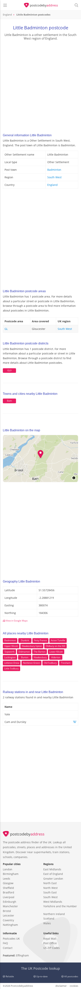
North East (50, 883)
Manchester (10, 906)
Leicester (8, 915)
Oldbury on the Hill (55, 646)
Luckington (10, 657)
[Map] (40, 458)
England (52, 185)
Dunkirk (25, 640)
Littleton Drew (11, 662)
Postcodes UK (11, 938)
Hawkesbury (40, 657)
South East (50, 892)
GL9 (9, 370)
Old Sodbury (50, 662)
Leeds (6, 878)
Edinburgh (9, 901)
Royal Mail (49, 938)
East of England (53, 874)
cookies (74, 985)
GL (6, 329)
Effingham (22, 955)
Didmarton (24, 651)
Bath (9, 400)
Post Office (50, 943)
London (7, 869)
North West (50, 888)
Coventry (8, 920)
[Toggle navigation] (5, 5)
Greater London (53, 878)
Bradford (8, 892)
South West (54, 177)
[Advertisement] (40, 85)
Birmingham (10, 874)
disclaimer (61, 985)
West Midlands (52, 901)
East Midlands (52, 869)
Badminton (54, 169)
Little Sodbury (11, 668)
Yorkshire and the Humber (60, 906)
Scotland (48, 918)
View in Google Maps (16, 620)
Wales (47, 923)
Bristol (7, 911)
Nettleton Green (31, 662)
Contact (7, 948)
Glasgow (8, 883)
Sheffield (8, 888)
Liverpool (8, 897)
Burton (24, 657)
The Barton (39, 651)
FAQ (5, 943)
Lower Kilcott (56, 651)
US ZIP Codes (51, 948)
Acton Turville (58, 640)
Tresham (65, 662)
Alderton (55, 657)
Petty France (40, 640)
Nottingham (10, 925)
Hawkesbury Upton (32, 646)
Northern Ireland (54, 914)
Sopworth (10, 651)
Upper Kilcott (11, 646)
